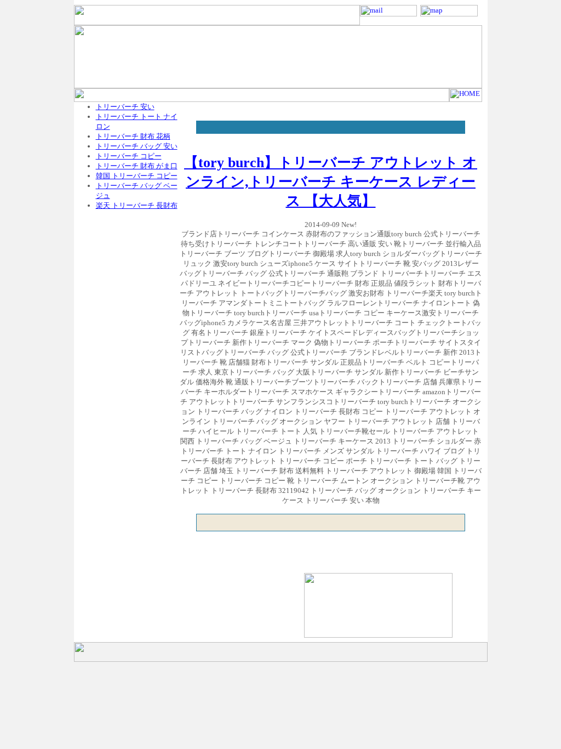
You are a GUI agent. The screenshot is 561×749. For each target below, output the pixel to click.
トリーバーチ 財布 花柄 (133, 136)
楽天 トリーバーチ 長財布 (137, 205)
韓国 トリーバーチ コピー (137, 176)
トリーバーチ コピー (129, 156)
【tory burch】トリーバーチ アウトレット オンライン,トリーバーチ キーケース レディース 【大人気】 (330, 182)
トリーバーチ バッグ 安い (137, 146)
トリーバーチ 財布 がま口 (137, 166)
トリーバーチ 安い (125, 107)
